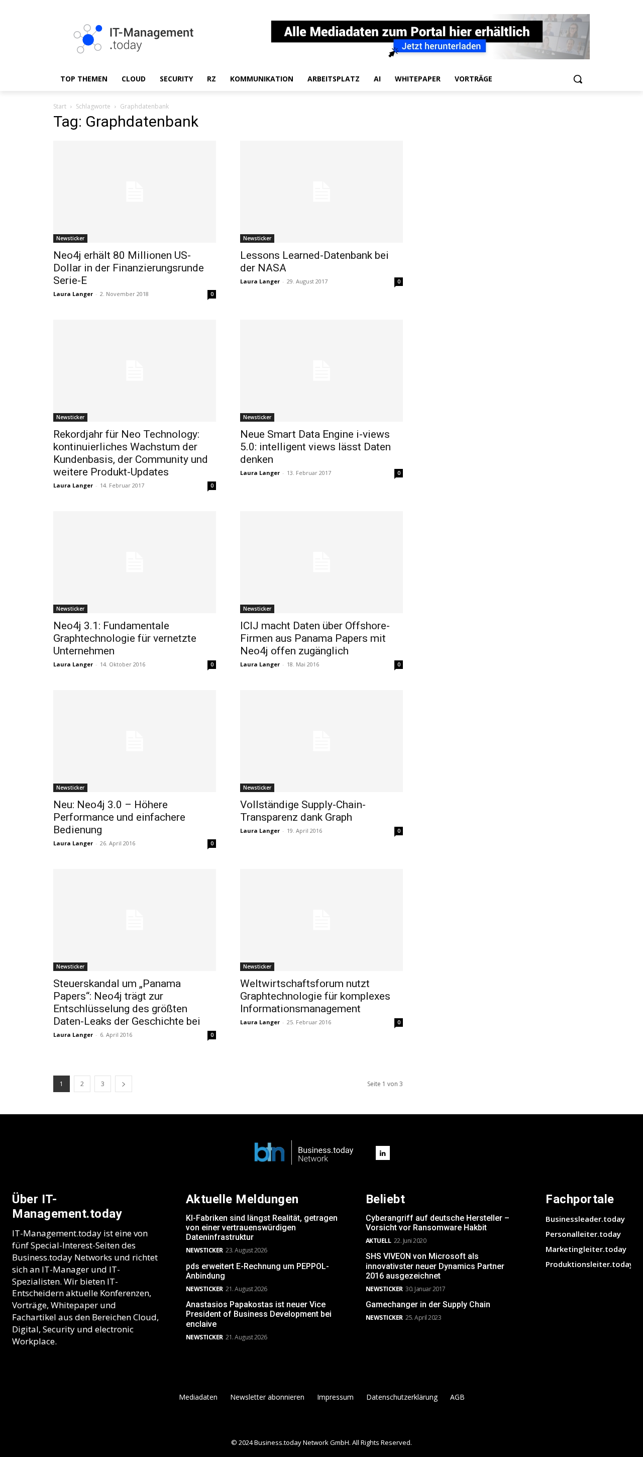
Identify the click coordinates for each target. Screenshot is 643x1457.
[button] (578, 79)
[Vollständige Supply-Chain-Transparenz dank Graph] (321, 741)
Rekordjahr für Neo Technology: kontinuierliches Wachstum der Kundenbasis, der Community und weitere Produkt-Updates (130, 453)
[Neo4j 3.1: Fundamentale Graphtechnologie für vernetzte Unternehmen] (134, 562)
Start (59, 106)
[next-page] (123, 1084)
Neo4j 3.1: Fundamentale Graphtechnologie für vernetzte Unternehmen (124, 638)
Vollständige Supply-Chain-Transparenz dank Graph (303, 811)
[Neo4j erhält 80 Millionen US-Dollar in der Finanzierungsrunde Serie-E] (134, 192)
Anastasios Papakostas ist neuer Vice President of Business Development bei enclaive (259, 1314)
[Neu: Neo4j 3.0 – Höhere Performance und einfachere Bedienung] (134, 741)
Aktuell (378, 1240)
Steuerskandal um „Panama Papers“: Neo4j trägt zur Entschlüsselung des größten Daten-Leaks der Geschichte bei (126, 1002)
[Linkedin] (383, 1153)
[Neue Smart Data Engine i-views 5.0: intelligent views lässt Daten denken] (321, 371)
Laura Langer (73, 294)
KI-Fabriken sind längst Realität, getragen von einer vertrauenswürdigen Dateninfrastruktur (262, 1227)
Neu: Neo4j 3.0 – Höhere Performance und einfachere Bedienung (119, 817)
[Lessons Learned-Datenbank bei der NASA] (321, 192)
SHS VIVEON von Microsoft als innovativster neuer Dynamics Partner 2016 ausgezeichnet (435, 1265)
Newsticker (70, 238)
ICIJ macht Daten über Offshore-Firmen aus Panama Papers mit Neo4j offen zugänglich (315, 638)
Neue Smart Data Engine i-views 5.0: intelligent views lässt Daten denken (315, 446)
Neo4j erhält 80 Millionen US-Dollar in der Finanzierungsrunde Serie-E (128, 267)
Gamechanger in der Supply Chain (428, 1304)
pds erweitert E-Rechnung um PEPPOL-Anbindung (257, 1271)
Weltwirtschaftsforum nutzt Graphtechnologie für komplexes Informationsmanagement (315, 996)
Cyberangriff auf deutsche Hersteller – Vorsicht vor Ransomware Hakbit (437, 1222)
